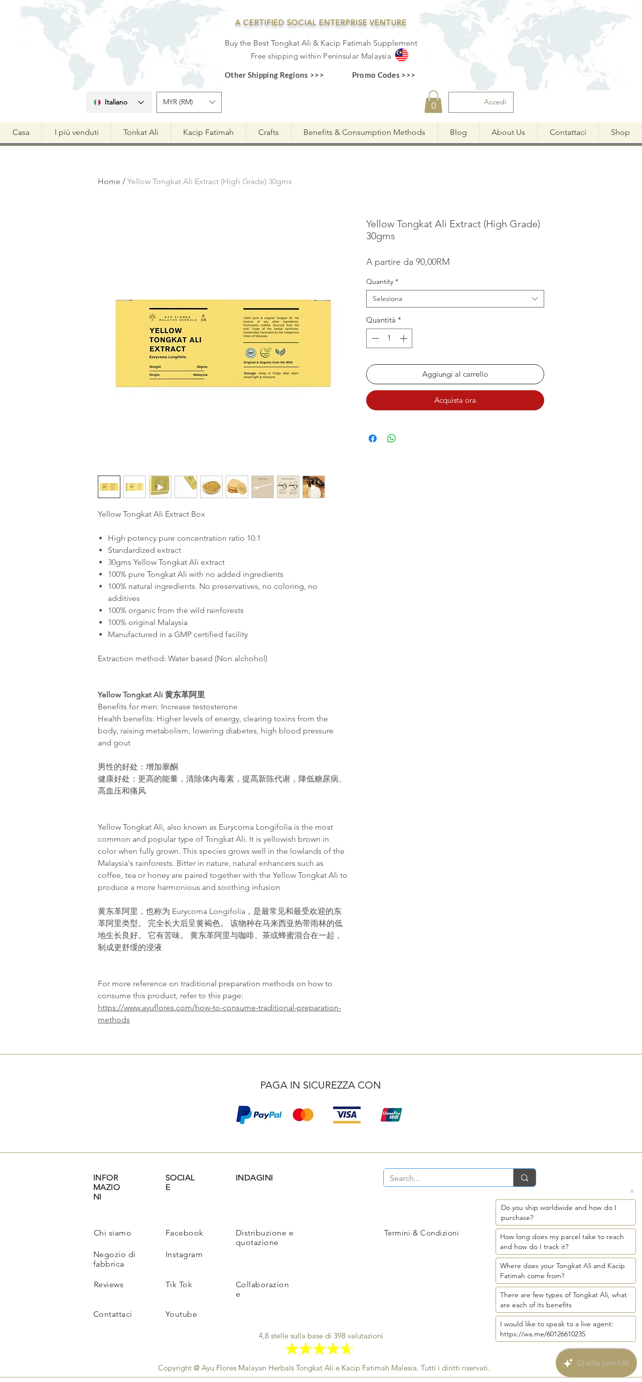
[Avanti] (407, 704)
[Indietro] (234, 704)
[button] (409, 597)
